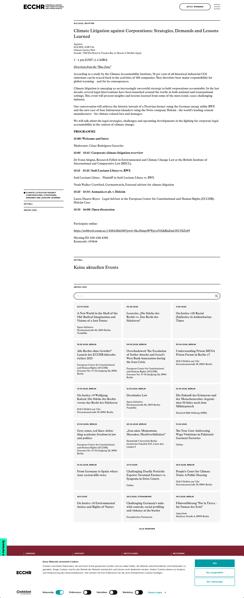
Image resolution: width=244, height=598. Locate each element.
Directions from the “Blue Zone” (92, 67)
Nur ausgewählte (214, 572)
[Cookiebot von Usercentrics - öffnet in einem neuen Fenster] (24, 592)
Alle (215, 563)
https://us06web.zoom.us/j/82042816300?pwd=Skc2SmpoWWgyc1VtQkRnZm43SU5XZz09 (132, 230)
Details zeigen (155, 592)
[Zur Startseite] (44, 7)
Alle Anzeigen (147, 529)
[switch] (87, 592)
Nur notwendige (215, 581)
